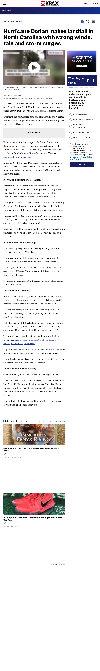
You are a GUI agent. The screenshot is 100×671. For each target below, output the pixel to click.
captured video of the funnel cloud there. (35, 349)
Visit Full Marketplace (57, 421)
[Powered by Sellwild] (61, 564)
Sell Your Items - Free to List (33, 422)
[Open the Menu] (4, 3)
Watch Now (90, 4)
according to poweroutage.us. (17, 156)
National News (12, 21)
